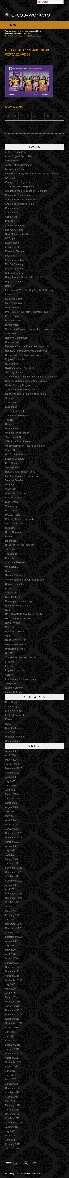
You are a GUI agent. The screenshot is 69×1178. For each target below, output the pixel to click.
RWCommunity (13, 363)
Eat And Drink (12, 247)
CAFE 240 (10, 177)
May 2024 (10, 815)
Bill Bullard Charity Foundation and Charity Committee (33, 173)
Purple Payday (13, 320)
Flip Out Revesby (14, 264)
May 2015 (10, 1135)
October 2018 (12, 1019)
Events (9, 536)
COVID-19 (10, 221)
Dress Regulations (15, 532)
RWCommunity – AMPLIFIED (20, 368)
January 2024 (12, 828)
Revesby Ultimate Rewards (19, 519)
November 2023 (13, 837)
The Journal (11, 553)
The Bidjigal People (15, 411)
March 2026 (11, 759)
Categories (11, 683)
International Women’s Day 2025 (17, 33)
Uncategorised (12, 741)
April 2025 (10, 790)
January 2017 (12, 1083)
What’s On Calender (15, 493)
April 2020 (10, 954)
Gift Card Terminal (14, 273)
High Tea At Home (14, 281)
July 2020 (10, 945)
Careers (9, 674)
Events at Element (14, 251)
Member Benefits (14, 480)
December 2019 (13, 967)
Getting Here (11, 467)
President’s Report (15, 631)
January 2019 (12, 1006)
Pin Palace (10, 540)
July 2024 (10, 811)
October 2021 (12, 902)
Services (9, 549)
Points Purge (12, 307)
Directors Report (13, 710)
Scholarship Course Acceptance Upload (26, 381)
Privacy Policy (12, 514)
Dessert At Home (14, 229)
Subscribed (11, 406)
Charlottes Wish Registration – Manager (26, 190)
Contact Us (11, 216)
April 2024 (10, 820)
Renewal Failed (13, 342)
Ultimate (9, 484)
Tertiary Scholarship (15, 575)
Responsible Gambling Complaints (23, 355)
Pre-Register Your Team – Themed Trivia (26, 311)
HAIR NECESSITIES (16, 640)
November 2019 (13, 971)
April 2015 (10, 1139)
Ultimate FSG (12, 424)
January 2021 (12, 919)
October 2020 (12, 932)
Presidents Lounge (15, 648)
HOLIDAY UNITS (14, 622)
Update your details (15, 584)
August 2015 (11, 1127)
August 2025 (11, 777)
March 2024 (11, 824)
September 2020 (13, 936)
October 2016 (12, 1092)
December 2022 (13, 867)
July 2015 (10, 1131)
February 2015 (12, 1144)
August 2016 (11, 1096)
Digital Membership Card (18, 234)
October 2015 (12, 1118)
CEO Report (11, 463)
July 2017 (10, 1070)
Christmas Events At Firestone (21, 199)
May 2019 (10, 988)
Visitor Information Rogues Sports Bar (25, 445)
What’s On (10, 450)
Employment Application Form (21, 679)
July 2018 (10, 1031)
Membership (11, 566)
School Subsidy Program (18, 385)
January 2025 (12, 798)
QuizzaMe (10, 333)
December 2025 (13, 768)
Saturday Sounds (14, 372)
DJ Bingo (10, 238)
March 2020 (11, 958)
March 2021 (11, 911)
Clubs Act (10, 558)
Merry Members (13, 298)
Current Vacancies (15, 225)
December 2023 (13, 833)
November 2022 (13, 872)
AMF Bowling (12, 160)
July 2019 (10, 984)
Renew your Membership (18, 601)
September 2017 (13, 1062)
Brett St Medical (13, 497)
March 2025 (11, 794)
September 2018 (13, 1023)
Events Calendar (14, 687)
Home (19, 31)
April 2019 (10, 993)
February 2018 (12, 1044)
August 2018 (11, 1027)
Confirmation (11, 208)
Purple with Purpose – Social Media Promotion (29, 329)
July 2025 (10, 781)
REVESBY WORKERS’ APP (20, 545)
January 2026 (12, 764)
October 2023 (12, 841)
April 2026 (10, 755)
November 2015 (13, 1114)
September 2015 (13, 1122)
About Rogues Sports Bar (18, 156)
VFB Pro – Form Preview (18, 441)
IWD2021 (10, 294)
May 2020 (10, 949)
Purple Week (12, 324)
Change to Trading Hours (18, 182)
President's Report (15, 736)
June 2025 (10, 785)
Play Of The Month (15, 303)
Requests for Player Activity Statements (26, 350)
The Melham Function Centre (20, 657)
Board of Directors (14, 458)
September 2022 (13, 880)
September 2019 (13, 980)
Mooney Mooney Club (16, 644)
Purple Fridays (12, 316)
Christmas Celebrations (17, 195)
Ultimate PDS (12, 428)
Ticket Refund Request (17, 415)
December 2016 (13, 1088)
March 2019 (11, 997)
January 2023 (12, 863)
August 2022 (11, 885)
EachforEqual (12, 242)
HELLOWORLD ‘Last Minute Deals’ (24, 614)
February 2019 (12, 1001)
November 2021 (13, 898)
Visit (7, 635)
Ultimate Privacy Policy (17, 432)
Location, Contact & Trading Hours (23, 476)
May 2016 (10, 1101)
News (8, 571)
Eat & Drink (11, 510)
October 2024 (12, 802)
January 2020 (12, 962)
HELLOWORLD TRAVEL (18, 618)
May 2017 (10, 1079)
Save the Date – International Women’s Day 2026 (31, 376)
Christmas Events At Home (19, 203)
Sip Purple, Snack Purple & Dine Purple (25, 394)
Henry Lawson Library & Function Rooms (26, 277)
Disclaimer (10, 527)
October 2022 (12, 876)
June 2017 (10, 1075)
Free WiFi (10, 661)
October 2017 (12, 1057)
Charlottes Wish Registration (20, 186)
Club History (11, 502)
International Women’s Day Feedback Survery (29, 290)
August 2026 (11, 751)
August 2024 (11, 807)
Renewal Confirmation (16, 337)
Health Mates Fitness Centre (20, 471)
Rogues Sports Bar (15, 359)
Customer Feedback (16, 562)
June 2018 (10, 1036)
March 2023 (11, 859)
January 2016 (12, 1109)
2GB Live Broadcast (15, 152)
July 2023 (10, 850)
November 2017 (13, 1053)
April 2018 (10, 1040)
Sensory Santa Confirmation (20, 389)
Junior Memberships (31, 31)
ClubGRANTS (12, 592)
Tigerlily (9, 419)
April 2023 (10, 854)
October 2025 (12, 772)
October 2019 (12, 975)
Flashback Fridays (15, 260)
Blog (7, 610)
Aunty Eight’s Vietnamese (18, 165)
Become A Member (15, 169)
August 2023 (11, 846)
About (8, 588)
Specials (9, 398)
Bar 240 (9, 653)
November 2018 (13, 1014)
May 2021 (10, 906)
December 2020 (13, 923)
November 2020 (13, 928)
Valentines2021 (13, 437)
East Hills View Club (15, 715)
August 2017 (11, 1066)
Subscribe (10, 402)
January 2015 (12, 1148)
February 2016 (12, 1105)
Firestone (10, 255)
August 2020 (11, 941)
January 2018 (12, 1049)
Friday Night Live (14, 268)
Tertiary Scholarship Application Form (24, 579)
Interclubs (10, 666)
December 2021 (13, 893)
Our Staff (10, 627)
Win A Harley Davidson (17, 454)
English (44, 2)
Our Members (12, 597)
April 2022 (10, 889)
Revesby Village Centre (17, 605)
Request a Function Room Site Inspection (27, 346)
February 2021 (12, 915)
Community (11, 506)
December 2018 (13, 1010)
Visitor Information (14, 523)
